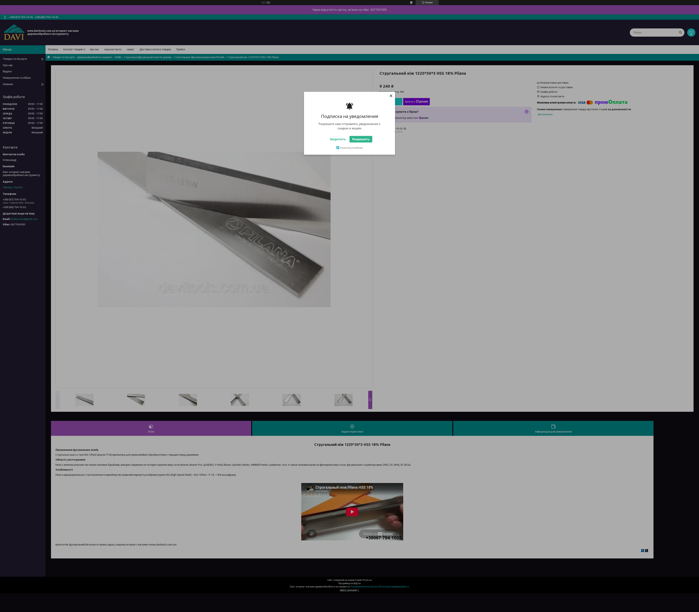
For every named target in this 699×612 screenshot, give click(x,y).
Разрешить (361, 139)
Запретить (338, 139)
